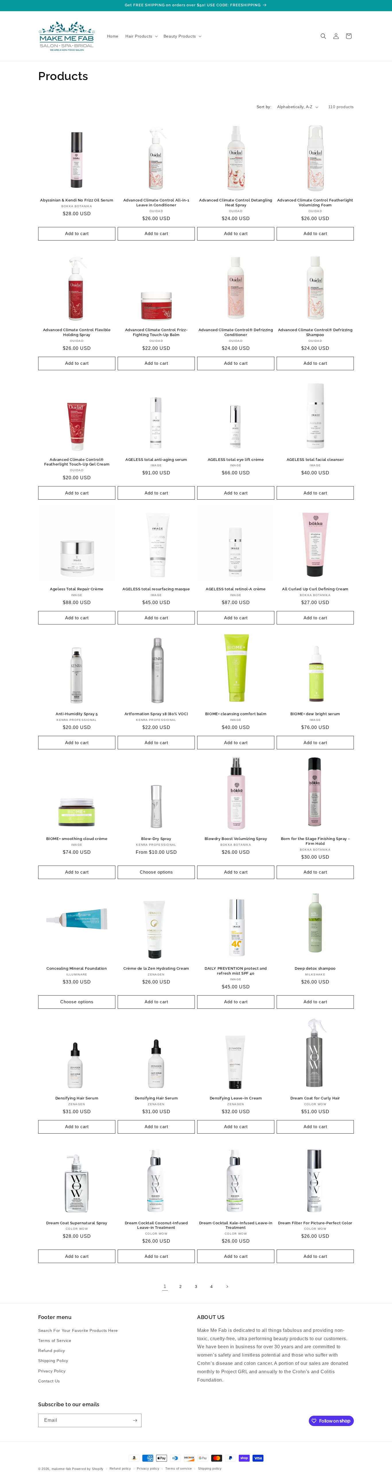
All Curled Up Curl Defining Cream (315, 589)
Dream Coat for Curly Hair (315, 1098)
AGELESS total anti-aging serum (156, 459)
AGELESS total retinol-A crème (235, 589)
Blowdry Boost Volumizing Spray (236, 839)
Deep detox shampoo (315, 968)
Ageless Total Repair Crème (77, 589)
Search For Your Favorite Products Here (78, 1330)
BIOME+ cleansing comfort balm (235, 714)
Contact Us (49, 1381)
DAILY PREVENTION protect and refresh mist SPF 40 (236, 970)
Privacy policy (148, 1468)
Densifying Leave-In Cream (236, 1098)
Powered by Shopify (88, 1469)
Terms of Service (54, 1340)
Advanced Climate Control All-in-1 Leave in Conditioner (156, 202)
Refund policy (51, 1350)
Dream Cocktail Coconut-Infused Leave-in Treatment (156, 1225)
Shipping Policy (53, 1360)
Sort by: (264, 106)
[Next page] (227, 1286)
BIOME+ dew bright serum (315, 714)
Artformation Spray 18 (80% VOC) (156, 714)
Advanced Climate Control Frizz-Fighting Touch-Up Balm (156, 332)
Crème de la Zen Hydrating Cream (156, 968)
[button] (141, 36)
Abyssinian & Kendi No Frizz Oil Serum (76, 200)
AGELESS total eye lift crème (236, 459)
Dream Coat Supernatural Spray (76, 1223)
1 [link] (165, 1286)
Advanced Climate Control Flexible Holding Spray (77, 332)
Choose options (156, 872)
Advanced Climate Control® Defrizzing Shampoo (315, 332)
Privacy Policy (51, 1371)
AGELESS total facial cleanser (315, 459)
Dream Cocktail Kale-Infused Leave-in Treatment (236, 1225)
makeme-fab (61, 1469)
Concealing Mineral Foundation (76, 968)
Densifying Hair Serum (76, 1098)
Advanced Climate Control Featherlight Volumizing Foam (315, 202)
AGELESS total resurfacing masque (156, 589)
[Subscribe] (135, 1420)
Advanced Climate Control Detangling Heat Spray (235, 202)
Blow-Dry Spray (156, 839)
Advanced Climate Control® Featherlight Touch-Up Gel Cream (77, 462)
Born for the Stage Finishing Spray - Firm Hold (315, 841)
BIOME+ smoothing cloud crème (77, 839)
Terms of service (178, 1468)
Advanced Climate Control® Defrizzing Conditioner (236, 332)
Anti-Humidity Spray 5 (77, 714)
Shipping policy (210, 1468)
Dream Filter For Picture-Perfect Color (315, 1223)
